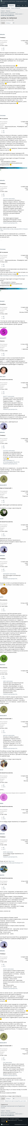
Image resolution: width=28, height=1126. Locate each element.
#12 (4, 610)
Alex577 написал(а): (8, 396)
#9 (4, 502)
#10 (4, 535)
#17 (4, 849)
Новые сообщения (5, 8)
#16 (4, 819)
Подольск (25, 387)
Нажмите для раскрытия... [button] (10, 223)
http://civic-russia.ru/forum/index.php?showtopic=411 (11, 862)
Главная (4, 5)
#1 (4, 50)
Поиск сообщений (15, 8)
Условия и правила (14, 1118)
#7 (4, 393)
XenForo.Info (24, 1124)
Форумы (11, 5)
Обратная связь (5, 1118)
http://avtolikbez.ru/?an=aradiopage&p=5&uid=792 (14, 275)
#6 (4, 355)
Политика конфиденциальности (9, 1120)
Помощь (20, 1120)
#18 (4, 889)
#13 (4, 678)
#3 (4, 196)
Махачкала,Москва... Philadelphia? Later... (16, 126)
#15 (4, 787)
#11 (4, 571)
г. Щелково (25, 349)
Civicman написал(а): (9, 198)
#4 (4, 266)
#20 (4, 1059)
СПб (27, 44)
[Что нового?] (22, 5)
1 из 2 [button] (3, 23)
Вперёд (8, 23)
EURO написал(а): (8, 852)
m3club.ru (25, 529)
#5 (4, 318)
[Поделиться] (3, 48)
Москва (26, 781)
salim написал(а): (8, 681)
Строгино (25, 813)
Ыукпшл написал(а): (9, 735)
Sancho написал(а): (8, 969)
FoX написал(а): (7, 1062)
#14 (4, 732)
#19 (4, 966)
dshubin (4, 20)
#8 (4, 448)
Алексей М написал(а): (9, 573)
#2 (4, 132)
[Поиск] (25, 5)
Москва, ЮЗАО (23, 312)
